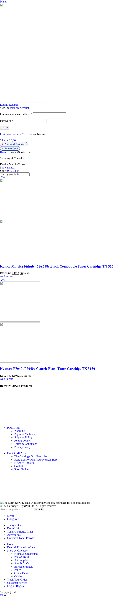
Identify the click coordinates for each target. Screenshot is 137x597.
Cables (18, 576)
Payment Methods (24, 434)
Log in (4, 127)
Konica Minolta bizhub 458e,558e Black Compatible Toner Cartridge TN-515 (56, 266)
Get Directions (8, 410)
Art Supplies (21, 560)
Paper (17, 569)
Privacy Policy (22, 447)
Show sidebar (7, 167)
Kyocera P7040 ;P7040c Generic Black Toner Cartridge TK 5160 (47, 368)
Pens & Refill (21, 557)
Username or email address (16, 114)
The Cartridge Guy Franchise (30, 456)
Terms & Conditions (25, 443)
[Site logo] (22, 101)
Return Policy (22, 440)
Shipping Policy (23, 437)
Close (3, 595)
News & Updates (24, 462)
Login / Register (16, 586)
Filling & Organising (26, 553)
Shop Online (21, 469)
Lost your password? (12, 134)
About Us (19, 430)
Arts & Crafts (21, 563)
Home (4, 152)
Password (6, 120)
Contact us (20, 466)
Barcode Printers (23, 566)
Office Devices (22, 573)
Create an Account (18, 107)
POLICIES (13, 427)
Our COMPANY (17, 453)
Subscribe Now (71, 496)
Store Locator (35, 459)
